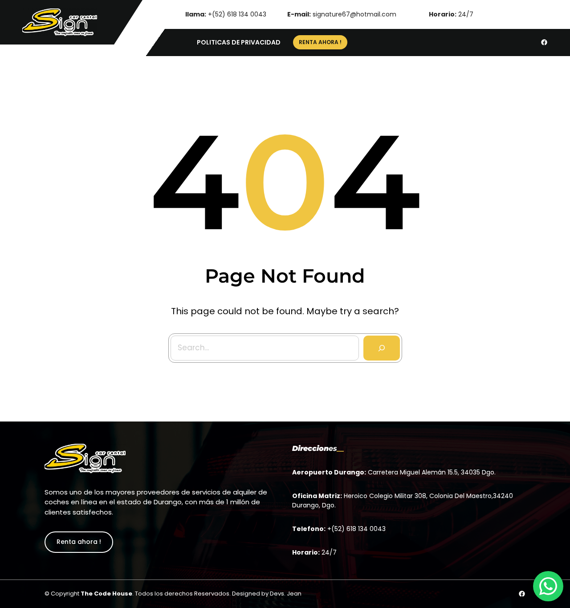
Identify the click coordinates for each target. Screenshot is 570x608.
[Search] (381, 348)
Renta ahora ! (79, 541)
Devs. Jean (285, 593)
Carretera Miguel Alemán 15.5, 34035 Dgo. (432, 472)
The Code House (106, 593)
